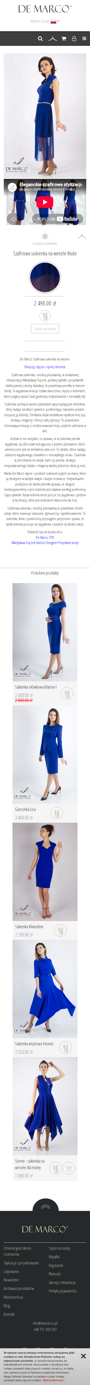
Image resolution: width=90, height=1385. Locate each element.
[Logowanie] (74, 39)
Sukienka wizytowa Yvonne (34, 1044)
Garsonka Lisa (25, 809)
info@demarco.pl (45, 1323)
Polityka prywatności (63, 1291)
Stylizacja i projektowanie (21, 1263)
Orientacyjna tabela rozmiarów (17, 1251)
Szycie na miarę (45, 328)
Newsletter (11, 1280)
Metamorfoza (13, 1297)
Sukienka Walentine (29, 927)
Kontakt (9, 1314)
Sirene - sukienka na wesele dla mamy (29, 1164)
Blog (7, 1305)
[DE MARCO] (45, 8)
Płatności (55, 1274)
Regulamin (56, 1265)
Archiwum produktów (19, 1288)
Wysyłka (54, 1256)
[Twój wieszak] (52, 39)
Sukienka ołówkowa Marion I (35, 687)
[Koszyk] (64, 39)
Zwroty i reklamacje (62, 1282)
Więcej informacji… (54, 1380)
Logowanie (11, 1271)
